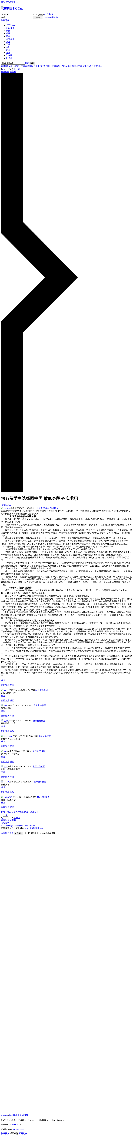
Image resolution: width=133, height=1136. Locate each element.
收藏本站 (13, 2)
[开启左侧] (39, 492)
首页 (10, 25)
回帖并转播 (31, 833)
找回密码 (48, 14)
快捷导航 (5, 20)
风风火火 (8, 797)
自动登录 (40, 14)
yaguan (7, 508)
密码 (3, 17)
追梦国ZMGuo (7, 66)
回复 (3, 680)
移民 (8, 33)
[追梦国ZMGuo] (12, 8)
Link (16, 826)
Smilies (32, 826)
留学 (8, 36)
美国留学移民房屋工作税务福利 (35, 66)
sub (5, 766)
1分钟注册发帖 (51, 17)
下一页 (17, 69)
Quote (20, 826)
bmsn (6, 690)
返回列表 (5, 71)
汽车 (8, 50)
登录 (26, 828)
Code (26, 826)
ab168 (6, 782)
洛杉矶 (9, 55)
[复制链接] (6, 505)
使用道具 (5, 685)
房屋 (8, 42)
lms (5, 751)
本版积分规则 (7, 833)
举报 (12, 685)
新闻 (8, 31)
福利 (8, 47)
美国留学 (56, 66)
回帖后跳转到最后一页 (49, 833)
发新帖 (13, 71)
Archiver (4, 1115)
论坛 (10, 28)
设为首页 (5, 2)
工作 (8, 44)
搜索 (27, 63)
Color (5, 826)
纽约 (8, 53)
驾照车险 (10, 39)
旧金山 (9, 58)
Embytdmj (8, 736)
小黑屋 (18, 1115)
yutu (5, 705)
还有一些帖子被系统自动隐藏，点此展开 (19, 812)
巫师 (6, 721)
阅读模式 (54, 508)
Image (10, 826)
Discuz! (14, 1124)
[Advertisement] (20, 905)
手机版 (12, 1115)
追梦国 (25, 1115)
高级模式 (5, 823)
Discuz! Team (18, 1129)
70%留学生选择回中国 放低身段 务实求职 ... (82, 66)
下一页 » (5, 815)
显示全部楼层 (42, 508)
